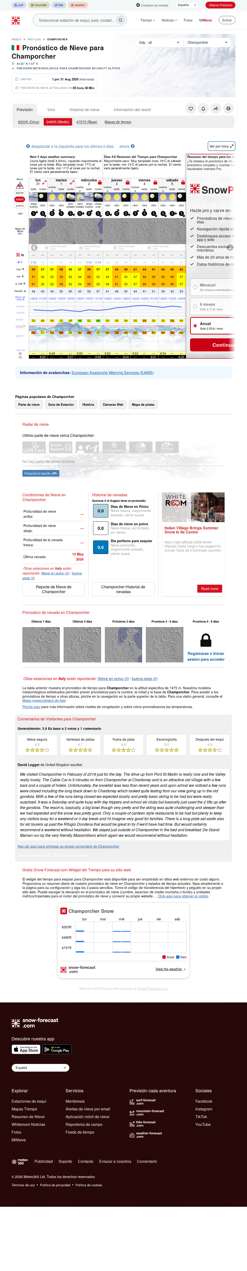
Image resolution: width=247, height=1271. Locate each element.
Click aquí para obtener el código (183, 896)
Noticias (168, 20)
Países (16, 39)
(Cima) (28, 121)
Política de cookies (88, 1185)
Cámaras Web (113, 404)
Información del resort (132, 109)
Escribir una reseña (71, 855)
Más (20, 233)
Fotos (188, 20)
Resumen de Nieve (28, 1116)
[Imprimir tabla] (228, 108)
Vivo (51, 109)
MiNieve (19, 1140)
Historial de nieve (84, 109)
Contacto (85, 1161)
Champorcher (57, 39)
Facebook (203, 1101)
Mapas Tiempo (24, 1109)
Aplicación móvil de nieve (88, 1116)
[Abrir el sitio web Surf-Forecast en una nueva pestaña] (19, 5)
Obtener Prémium (220, 5)
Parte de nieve (29, 404)
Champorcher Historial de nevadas (123, 589)
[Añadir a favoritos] (190, 108)
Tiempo (146, 20)
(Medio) (58, 121)
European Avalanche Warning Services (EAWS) (113, 372)
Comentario (147, 1161)
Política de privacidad (55, 1185)
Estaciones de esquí (29, 1101)
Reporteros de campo (84, 1124)
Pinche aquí (31, 706)
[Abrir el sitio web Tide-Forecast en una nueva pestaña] (59, 5)
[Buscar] (120, 20)
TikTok (201, 1116)
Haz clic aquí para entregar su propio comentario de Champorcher (68, 846)
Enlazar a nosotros (115, 1161)
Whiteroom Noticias (28, 1124)
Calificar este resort (34, 855)
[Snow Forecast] (16, 20)
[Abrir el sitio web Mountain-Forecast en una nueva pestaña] (39, 5)
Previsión (25, 109)
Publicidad (43, 1161)
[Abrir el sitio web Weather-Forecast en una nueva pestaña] (78, 5)
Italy (34, 39)
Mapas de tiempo (118, 121)
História (88, 404)
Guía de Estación (61, 404)
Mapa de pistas (143, 404)
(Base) (86, 121)
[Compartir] (216, 108)
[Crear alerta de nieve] (203, 108)
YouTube (203, 1124)
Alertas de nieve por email (88, 1109)
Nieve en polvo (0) (55, 573)
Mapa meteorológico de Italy (44, 700)
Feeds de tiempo (80, 1132)
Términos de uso (23, 1185)
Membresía (75, 1101)
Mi (205, 20)
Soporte (65, 1161)
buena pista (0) (145, 678)
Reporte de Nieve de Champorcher (53, 589)
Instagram (203, 1109)
